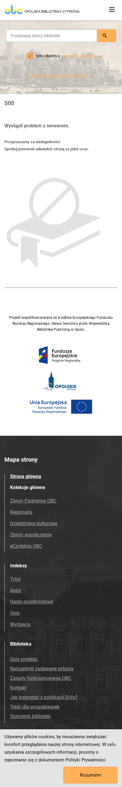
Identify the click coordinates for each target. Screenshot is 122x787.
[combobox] (51, 35)
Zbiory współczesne (31, 535)
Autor (15, 590)
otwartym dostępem (80, 56)
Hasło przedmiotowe (31, 602)
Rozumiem (90, 775)
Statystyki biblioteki (30, 716)
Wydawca (20, 624)
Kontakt (18, 688)
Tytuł (15, 579)
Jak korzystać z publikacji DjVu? (44, 697)
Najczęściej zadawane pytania (41, 669)
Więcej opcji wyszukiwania (57, 76)
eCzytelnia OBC (26, 546)
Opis (15, 613)
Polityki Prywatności (85, 760)
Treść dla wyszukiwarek (35, 707)
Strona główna (25, 476)
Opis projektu (24, 659)
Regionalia (21, 512)
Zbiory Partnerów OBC (33, 501)
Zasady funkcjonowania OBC (40, 678)
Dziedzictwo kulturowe (33, 523)
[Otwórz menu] (112, 9)
